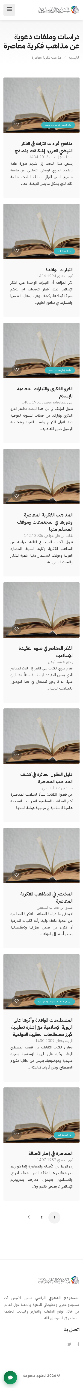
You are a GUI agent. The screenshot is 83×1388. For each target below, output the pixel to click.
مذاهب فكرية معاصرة (46, 57)
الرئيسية (74, 57)
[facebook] (78, 1344)
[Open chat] (10, 1377)
